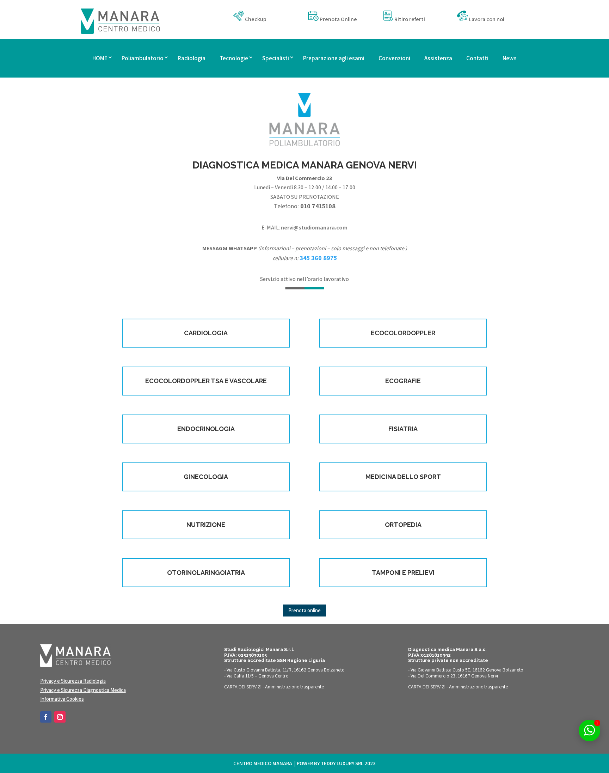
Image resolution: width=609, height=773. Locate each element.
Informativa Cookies (62, 698)
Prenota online (304, 610)
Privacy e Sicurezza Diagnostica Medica (83, 690)
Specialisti (275, 58)
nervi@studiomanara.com (314, 227)
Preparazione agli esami (333, 58)
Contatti (477, 58)
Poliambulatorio (143, 58)
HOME (99, 58)
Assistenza (438, 58)
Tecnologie (234, 58)
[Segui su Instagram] (60, 717)
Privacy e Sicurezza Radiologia (73, 680)
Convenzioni (394, 58)
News (510, 58)
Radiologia (191, 58)
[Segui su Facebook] (45, 717)
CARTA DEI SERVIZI (243, 686)
